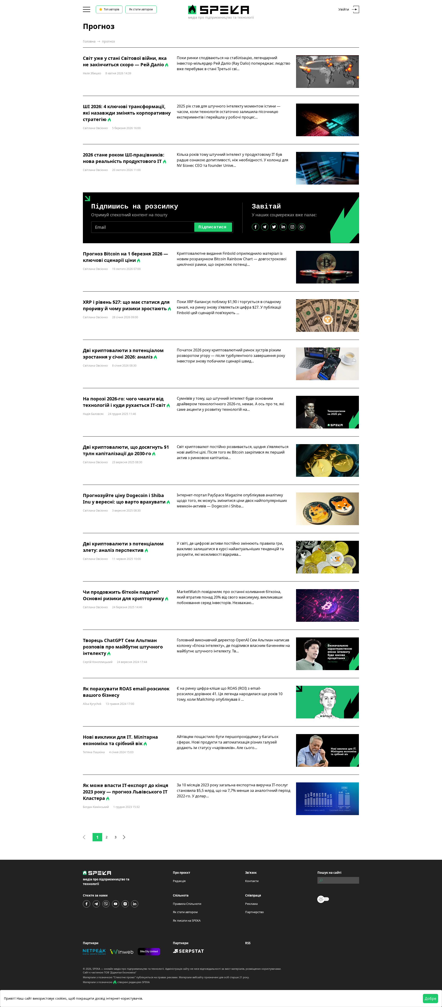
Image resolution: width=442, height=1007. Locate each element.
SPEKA (96, 968)
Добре (430, 998)
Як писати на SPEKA (187, 920)
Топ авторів (111, 9)
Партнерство (254, 912)
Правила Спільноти (187, 904)
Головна (89, 41)
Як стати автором (141, 9)
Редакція (179, 881)
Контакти (252, 881)
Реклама (251, 904)
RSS (247, 943)
